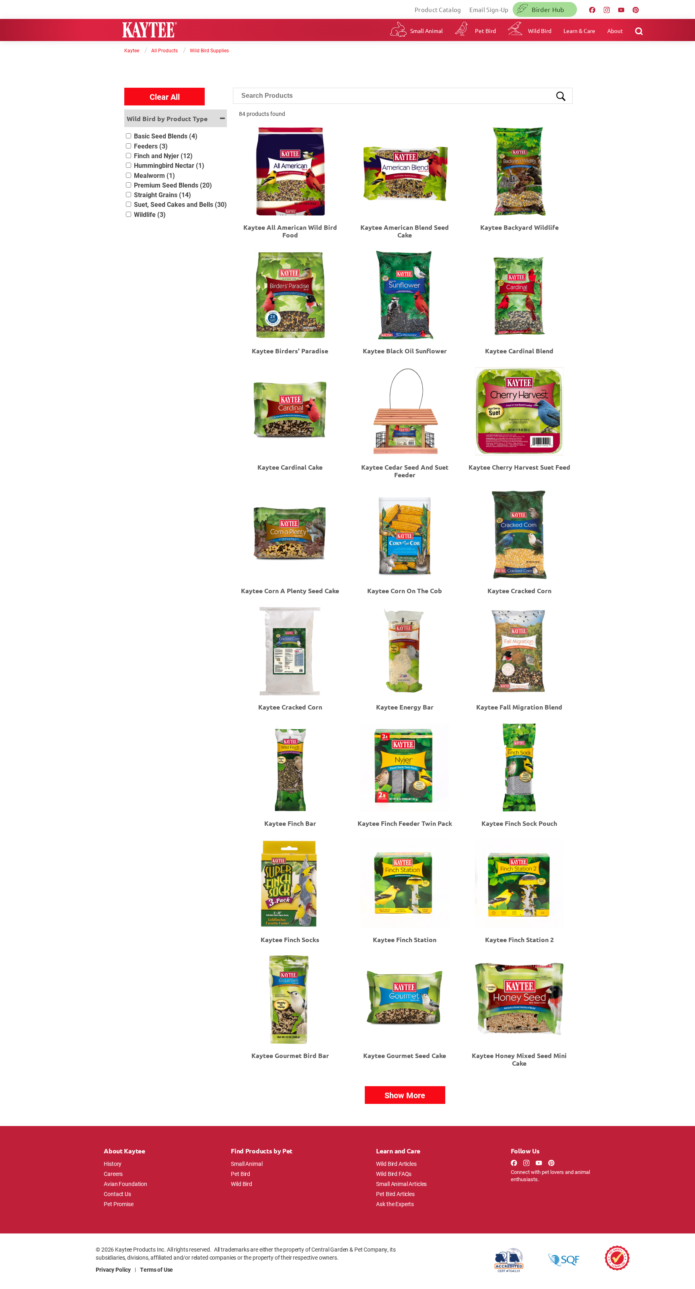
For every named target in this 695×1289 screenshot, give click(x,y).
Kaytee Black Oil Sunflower (405, 350)
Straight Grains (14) (162, 194)
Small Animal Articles (401, 1184)
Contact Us (117, 1194)
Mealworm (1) (154, 175)
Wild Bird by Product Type (167, 118)
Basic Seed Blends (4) (165, 136)
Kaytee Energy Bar (405, 707)
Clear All (165, 96)
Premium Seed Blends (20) (173, 185)
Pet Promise (118, 1204)
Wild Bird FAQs (393, 1174)
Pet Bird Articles (395, 1194)
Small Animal (426, 30)
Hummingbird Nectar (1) (169, 165)
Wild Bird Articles (396, 1163)
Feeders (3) (151, 146)
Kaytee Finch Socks (290, 939)
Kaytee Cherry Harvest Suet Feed (519, 467)
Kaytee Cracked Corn (519, 590)
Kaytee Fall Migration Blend (519, 707)
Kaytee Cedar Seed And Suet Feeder (404, 471)
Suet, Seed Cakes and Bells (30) (180, 204)
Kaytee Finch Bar (290, 823)
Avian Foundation (125, 1184)
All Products (164, 50)
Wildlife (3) (150, 214)
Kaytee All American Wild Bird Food (290, 231)
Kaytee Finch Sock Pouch (519, 823)
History (112, 1163)
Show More (405, 1095)
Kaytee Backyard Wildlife (519, 227)
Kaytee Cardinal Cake (290, 467)
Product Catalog (438, 9)
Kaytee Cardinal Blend (519, 350)
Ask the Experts (395, 1204)
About (615, 30)
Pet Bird (485, 30)
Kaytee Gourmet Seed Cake (404, 1055)
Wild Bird (539, 30)
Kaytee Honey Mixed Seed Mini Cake (519, 1059)
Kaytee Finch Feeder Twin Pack (405, 823)
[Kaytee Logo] (149, 30)
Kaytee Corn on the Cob (404, 590)
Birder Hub (548, 9)
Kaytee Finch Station (404, 939)
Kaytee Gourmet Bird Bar (290, 1055)
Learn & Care (579, 30)
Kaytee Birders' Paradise (290, 350)
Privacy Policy (113, 1269)
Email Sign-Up (489, 9)
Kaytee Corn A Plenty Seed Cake (290, 590)
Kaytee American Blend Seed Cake (404, 231)
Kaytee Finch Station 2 (519, 939)
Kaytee (131, 50)
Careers (113, 1174)
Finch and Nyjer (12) (163, 155)
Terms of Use (156, 1269)
